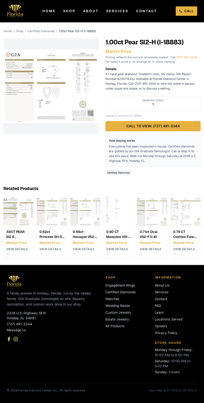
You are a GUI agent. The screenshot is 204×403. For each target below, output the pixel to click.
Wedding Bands (117, 306)
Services (117, 11)
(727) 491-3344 (187, 57)
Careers (161, 326)
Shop (69, 11)
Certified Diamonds (41, 31)
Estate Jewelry (117, 319)
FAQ (158, 306)
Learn (159, 312)
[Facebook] (9, 339)
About (91, 11)
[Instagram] (16, 339)
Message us (16, 330)
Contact (146, 11)
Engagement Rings (120, 285)
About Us (162, 285)
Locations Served (169, 319)
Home (48, 11)
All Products (115, 326)
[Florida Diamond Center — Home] (15, 11)
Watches (112, 299)
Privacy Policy (166, 333)
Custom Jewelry (118, 312)
